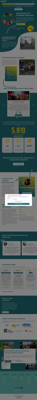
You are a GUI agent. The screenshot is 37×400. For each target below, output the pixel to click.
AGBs (8, 197)
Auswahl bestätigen (18, 201)
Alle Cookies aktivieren (18, 203)
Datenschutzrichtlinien (23, 196)
